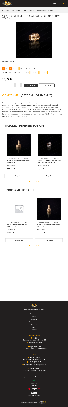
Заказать (32, 85)
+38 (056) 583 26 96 (35, 343)
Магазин (7, 10)
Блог (34, 327)
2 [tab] (31, 245)
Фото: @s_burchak (34, 396)
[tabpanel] (19, 219)
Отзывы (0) (44, 95)
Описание (10, 95)
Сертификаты (34, 322)
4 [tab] (35, 245)
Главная (3, 10)
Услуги (34, 316)
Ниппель (24, 10)
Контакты (34, 330)
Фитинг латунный (16, 10)
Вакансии (34, 324)
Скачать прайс (47, 85)
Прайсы (34, 319)
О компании (34, 314)
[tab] (11, 95)
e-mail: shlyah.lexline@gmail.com (35, 365)
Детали (27, 95)
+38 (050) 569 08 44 (35, 362)
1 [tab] (29, 245)
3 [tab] (33, 245)
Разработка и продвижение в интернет (29, 402)
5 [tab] (38, 245)
